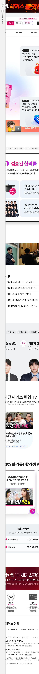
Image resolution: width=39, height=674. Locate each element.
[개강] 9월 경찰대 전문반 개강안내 (19, 294)
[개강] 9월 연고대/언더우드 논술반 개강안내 (22, 300)
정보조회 (33, 658)
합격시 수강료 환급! (28, 19)
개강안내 (19, 33)
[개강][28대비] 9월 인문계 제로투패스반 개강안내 (22, 282)
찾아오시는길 (12, 629)
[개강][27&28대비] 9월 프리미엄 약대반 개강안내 (22, 306)
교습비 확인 (28, 646)
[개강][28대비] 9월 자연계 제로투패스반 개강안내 (22, 288)
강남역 (11, 23)
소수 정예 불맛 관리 (15, 148)
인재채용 (22, 629)
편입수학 (11, 332)
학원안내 (3, 33)
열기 (2, 15)
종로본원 (18, 23)
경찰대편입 (23, 332)
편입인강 (27, 23)
